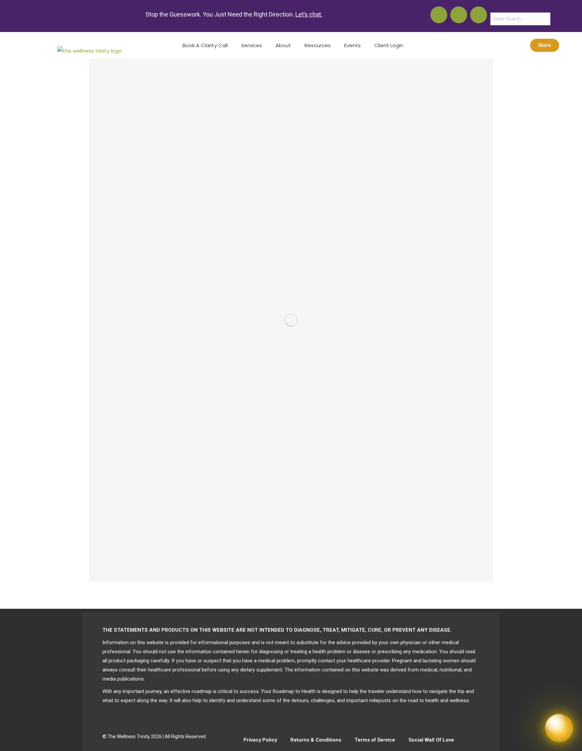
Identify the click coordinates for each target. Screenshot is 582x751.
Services (251, 45)
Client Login (388, 45)
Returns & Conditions (315, 740)
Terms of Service (375, 740)
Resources (317, 45)
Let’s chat (308, 14)
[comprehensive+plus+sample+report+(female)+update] (291, 320)
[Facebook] (478, 14)
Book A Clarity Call (205, 45)
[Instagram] (458, 14)
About (283, 45)
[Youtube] (438, 14)
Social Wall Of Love (431, 740)
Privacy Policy (260, 740)
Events (352, 45)
